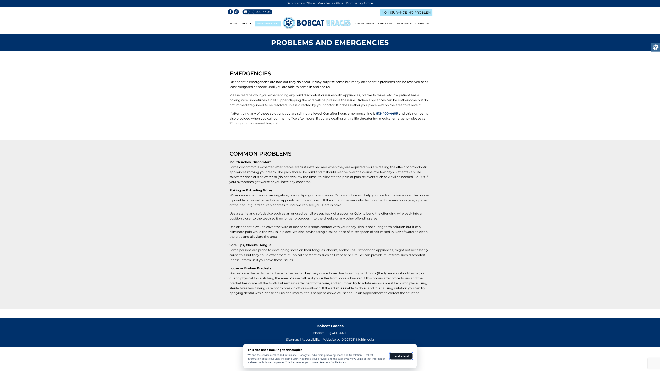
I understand (401, 356)
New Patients (266, 23)
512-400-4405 (387, 113)
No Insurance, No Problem (406, 12)
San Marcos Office (301, 3)
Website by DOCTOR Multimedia (348, 339)
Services (384, 23)
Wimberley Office (359, 3)
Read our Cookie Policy (332, 362)
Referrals (404, 23)
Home (233, 23)
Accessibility (311, 339)
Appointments (365, 23)
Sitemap (292, 339)
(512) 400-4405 (259, 12)
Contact (421, 23)
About (245, 23)
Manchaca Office (330, 3)
